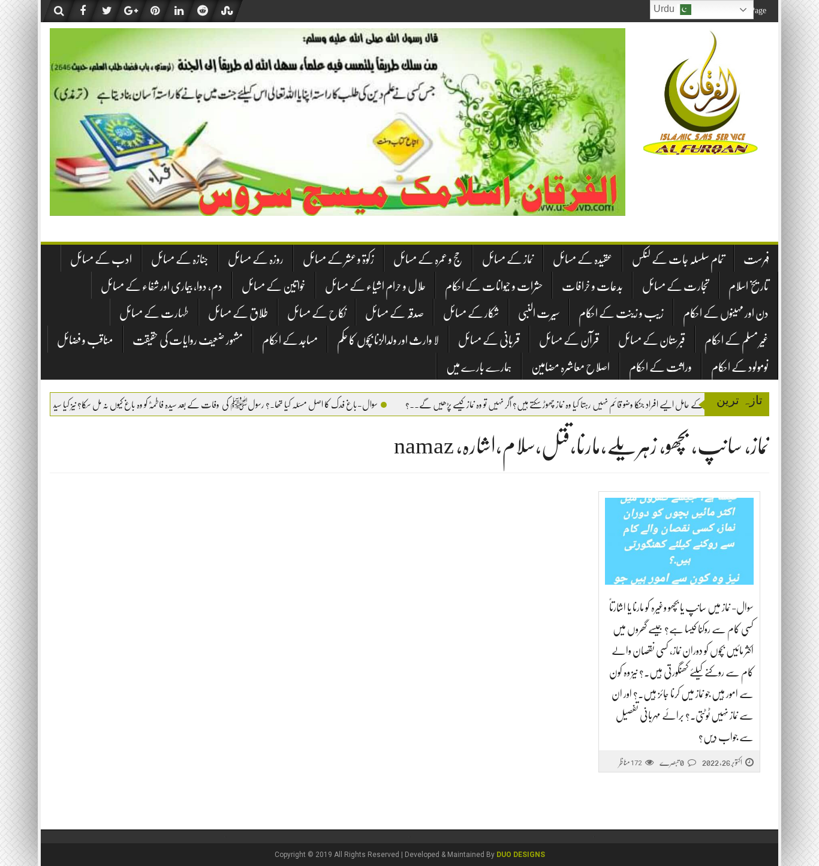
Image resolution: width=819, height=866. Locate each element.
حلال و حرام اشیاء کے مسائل (375, 286)
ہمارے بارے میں (479, 367)
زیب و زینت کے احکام (621, 313)
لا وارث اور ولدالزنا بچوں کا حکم (388, 340)
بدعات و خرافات (592, 286)
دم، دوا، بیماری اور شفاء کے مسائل (161, 286)
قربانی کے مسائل (489, 340)
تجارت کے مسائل (675, 286)
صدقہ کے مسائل (394, 313)
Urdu (665, 9)
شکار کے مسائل (471, 313)
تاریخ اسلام (748, 286)
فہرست (756, 259)
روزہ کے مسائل (256, 259)
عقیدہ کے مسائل (583, 259)
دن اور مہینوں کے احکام (726, 313)
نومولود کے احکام (740, 367)
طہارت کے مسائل (154, 313)
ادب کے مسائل (101, 259)
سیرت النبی (538, 313)
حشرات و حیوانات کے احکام (494, 286)
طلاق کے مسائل (238, 313)
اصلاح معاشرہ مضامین (570, 367)
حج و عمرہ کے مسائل (428, 259)
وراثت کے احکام (660, 367)
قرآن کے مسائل (569, 340)
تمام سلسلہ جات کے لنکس (678, 259)
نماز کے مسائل (508, 259)
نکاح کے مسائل (316, 313)
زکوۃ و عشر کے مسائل (338, 259)
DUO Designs (520, 854)
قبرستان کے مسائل (651, 340)
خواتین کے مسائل (274, 286)
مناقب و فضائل (85, 340)
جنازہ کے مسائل (180, 259)
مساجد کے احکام (290, 340)
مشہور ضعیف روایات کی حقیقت (188, 340)
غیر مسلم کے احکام (736, 340)
